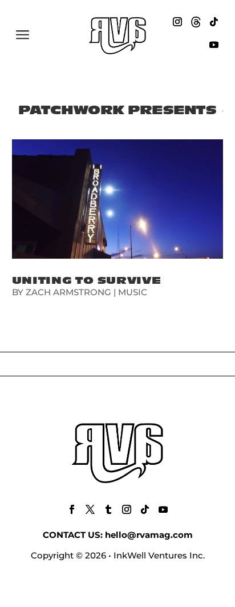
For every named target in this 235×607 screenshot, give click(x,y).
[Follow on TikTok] (214, 22)
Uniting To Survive (86, 281)
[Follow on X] (90, 509)
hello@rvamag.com (149, 534)
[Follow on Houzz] (196, 22)
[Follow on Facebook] (72, 509)
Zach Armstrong (68, 292)
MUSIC (132, 292)
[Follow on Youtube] (214, 44)
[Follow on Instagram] (177, 22)
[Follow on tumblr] (108, 509)
